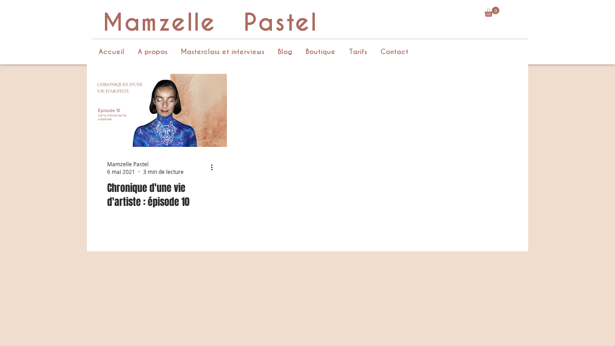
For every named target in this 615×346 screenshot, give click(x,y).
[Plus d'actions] (214, 167)
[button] (491, 12)
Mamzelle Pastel (210, 22)
